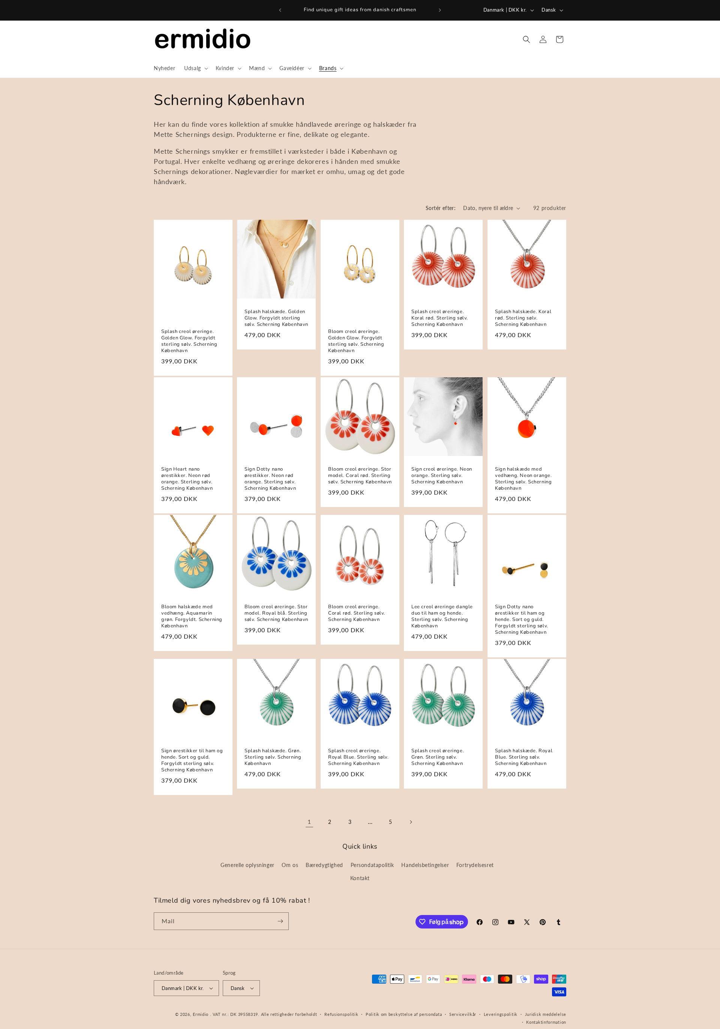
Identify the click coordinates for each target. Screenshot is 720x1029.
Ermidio (200, 1014)
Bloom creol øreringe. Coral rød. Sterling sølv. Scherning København (356, 613)
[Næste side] (410, 822)
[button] (195, 68)
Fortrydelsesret (475, 865)
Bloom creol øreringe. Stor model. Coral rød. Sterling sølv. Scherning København (360, 475)
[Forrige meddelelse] (280, 10)
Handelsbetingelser (425, 865)
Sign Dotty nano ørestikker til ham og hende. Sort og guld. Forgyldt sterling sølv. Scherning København (521, 619)
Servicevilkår (462, 1014)
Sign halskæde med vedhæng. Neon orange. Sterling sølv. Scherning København (523, 479)
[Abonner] (280, 921)
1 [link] (309, 821)
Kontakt (360, 878)
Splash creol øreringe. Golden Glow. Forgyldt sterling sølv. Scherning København (189, 341)
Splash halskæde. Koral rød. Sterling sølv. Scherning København (523, 318)
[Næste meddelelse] (440, 10)
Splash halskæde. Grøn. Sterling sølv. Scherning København (272, 757)
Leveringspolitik (501, 1014)
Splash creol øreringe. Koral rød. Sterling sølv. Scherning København (439, 318)
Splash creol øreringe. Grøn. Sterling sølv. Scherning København (437, 757)
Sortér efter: (441, 208)
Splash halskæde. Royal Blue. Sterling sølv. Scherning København (523, 757)
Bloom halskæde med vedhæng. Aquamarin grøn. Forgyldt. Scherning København (191, 616)
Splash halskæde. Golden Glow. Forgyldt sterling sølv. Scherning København (276, 318)
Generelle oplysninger (247, 865)
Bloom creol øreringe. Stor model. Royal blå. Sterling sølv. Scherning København (276, 613)
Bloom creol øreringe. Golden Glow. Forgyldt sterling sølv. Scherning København (356, 341)
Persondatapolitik (372, 865)
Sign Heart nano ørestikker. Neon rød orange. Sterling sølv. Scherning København (187, 479)
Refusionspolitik (341, 1014)
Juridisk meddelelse (545, 1014)
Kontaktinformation (546, 1022)
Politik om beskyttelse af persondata (404, 1014)
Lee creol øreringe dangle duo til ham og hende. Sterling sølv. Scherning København (442, 616)
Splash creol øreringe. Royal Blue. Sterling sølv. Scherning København (358, 757)
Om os (290, 865)
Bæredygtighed (324, 865)
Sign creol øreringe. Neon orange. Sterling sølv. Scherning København (441, 475)
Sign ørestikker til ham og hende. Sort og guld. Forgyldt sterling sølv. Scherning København (192, 760)
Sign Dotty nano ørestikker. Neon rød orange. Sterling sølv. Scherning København (270, 479)
